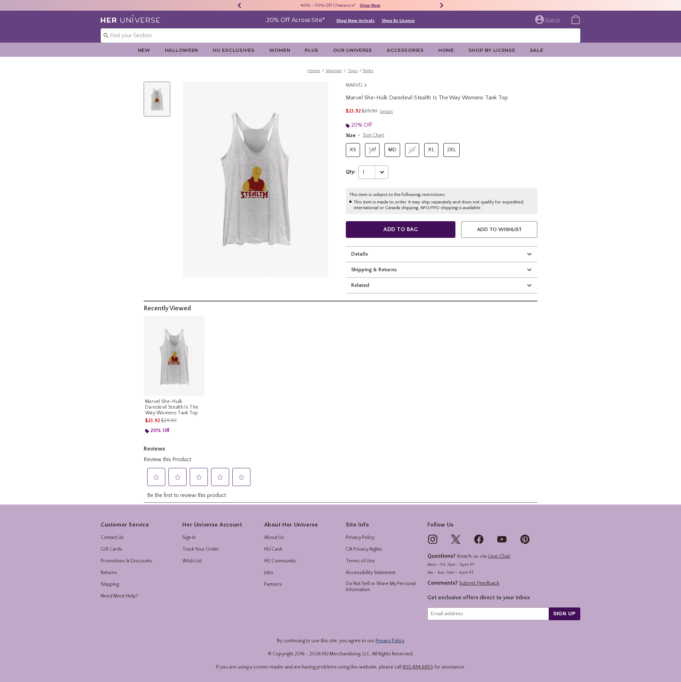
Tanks (367, 70)
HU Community (280, 561)
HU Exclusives (233, 50)
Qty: (350, 172)
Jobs (268, 572)
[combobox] (340, 35)
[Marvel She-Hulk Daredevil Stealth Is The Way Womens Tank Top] (174, 356)
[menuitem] (575, 19)
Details (359, 254)
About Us (274, 537)
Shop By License (398, 20)
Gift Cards (111, 549)
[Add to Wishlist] (198, 323)
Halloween (181, 50)
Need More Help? (119, 596)
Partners (273, 584)
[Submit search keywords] (106, 35)
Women (279, 50)
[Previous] (239, 5)
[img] (432, 539)
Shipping (110, 584)
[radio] (353, 150)
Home (446, 50)
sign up (564, 613)
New (144, 50)
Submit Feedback (479, 583)
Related (360, 285)
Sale (536, 50)
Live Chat (499, 556)
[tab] (160, 103)
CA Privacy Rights (364, 549)
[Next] (441, 5)
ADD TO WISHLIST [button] (499, 230)
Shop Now (370, 5)
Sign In (189, 537)
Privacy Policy (360, 537)
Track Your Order (200, 549)
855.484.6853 (418, 667)
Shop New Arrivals (355, 20)
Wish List (192, 561)
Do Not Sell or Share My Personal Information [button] (381, 587)
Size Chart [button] (373, 135)
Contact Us (112, 537)
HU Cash (273, 549)
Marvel (354, 85)
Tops (353, 70)
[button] (548, 19)
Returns (109, 572)
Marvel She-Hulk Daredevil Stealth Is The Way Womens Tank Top (171, 407)
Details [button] (386, 111)
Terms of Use (360, 561)
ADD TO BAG (400, 229)
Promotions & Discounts (126, 561)
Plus (312, 50)
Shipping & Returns (374, 270)
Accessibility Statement (370, 572)
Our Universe (352, 50)
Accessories (405, 50)
